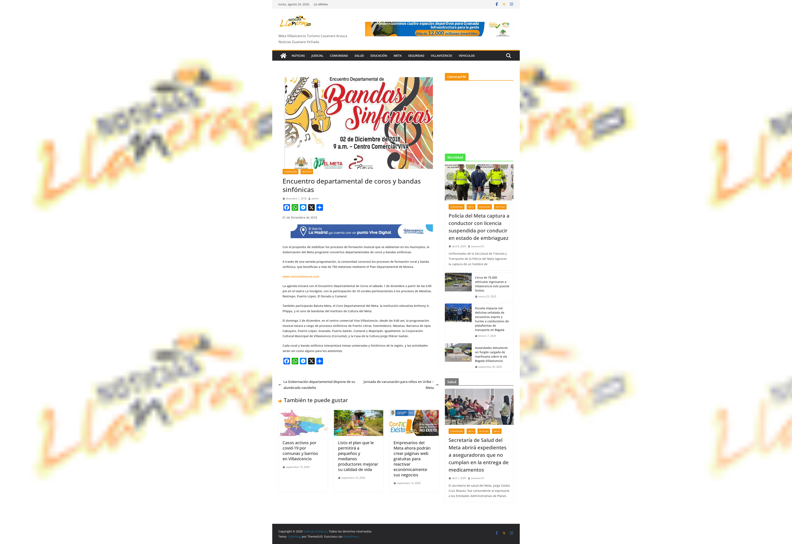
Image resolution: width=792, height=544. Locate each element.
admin (315, 198)
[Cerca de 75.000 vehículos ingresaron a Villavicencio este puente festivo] (458, 287)
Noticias (298, 56)
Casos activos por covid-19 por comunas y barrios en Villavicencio (300, 451)
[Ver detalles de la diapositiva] (439, 29)
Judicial (317, 56)
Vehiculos (467, 56)
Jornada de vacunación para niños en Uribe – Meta (399, 384)
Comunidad (339, 56)
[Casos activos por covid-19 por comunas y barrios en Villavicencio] (303, 413)
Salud (359, 56)
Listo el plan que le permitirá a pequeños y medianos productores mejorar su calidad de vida (358, 456)
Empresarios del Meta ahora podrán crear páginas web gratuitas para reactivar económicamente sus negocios (412, 459)
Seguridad (416, 56)
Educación (378, 56)
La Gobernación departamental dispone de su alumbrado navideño (319, 384)
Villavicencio (441, 56)
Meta (398, 56)
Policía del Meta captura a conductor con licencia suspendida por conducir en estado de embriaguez (479, 226)
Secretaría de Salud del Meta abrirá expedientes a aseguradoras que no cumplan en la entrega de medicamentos (479, 455)
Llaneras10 (477, 246)
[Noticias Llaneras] (283, 56)
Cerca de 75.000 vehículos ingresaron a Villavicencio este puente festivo (492, 284)
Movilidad (484, 206)
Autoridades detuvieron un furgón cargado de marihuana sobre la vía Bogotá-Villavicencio (491, 354)
